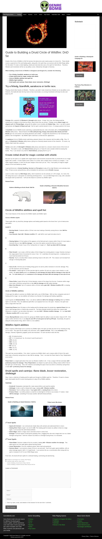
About (63, 14)
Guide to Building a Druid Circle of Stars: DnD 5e (18, 463)
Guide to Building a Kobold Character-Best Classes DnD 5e (21, 464)
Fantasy (19, 14)
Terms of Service (94, 536)
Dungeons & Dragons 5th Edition (62, 519)
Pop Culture (47, 14)
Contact (68, 14)
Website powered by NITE (17, 537)
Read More (79, 75)
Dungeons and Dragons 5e (13, 459)
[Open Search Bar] (98, 14)
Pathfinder (56, 521)
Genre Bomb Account (84, 525)
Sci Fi (35, 14)
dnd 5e (16, 461)
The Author (81, 519)
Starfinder (56, 523)
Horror (24, 14)
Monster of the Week (59, 525)
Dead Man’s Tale (56, 14)
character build (10, 461)
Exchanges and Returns (84, 526)
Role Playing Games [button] (8, 14)
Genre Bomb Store (83, 523)
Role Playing (28, 459)
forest (23, 461)
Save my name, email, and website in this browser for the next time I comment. (29, 502)
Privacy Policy (85, 536)
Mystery (30, 14)
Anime (40, 14)
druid (20, 461)
